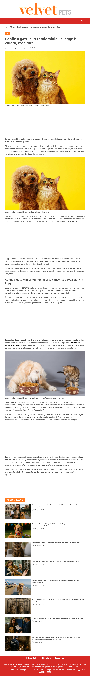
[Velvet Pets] (45, 8)
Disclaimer (46, 658)
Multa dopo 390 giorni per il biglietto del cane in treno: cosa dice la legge (57, 618)
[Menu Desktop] (7, 21)
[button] (83, 21)
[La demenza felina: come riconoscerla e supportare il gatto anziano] (18, 549)
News (7, 34)
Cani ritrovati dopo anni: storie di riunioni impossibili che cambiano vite (57, 561)
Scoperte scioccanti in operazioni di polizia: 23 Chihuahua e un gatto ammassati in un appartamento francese (56, 638)
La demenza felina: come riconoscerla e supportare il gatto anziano (56, 543)
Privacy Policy (32, 658)
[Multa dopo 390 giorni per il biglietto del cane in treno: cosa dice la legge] (18, 624)
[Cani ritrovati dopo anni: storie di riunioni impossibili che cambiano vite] (18, 568)
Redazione (59, 658)
